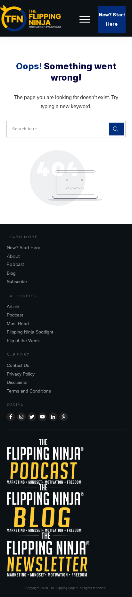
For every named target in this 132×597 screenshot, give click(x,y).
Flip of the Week (23, 340)
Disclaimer (17, 382)
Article (13, 306)
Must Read (18, 323)
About (13, 256)
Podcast (15, 264)
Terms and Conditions (29, 391)
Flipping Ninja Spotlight (30, 331)
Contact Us (18, 365)
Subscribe (17, 281)
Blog (11, 273)
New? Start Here (23, 247)
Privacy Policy (21, 373)
